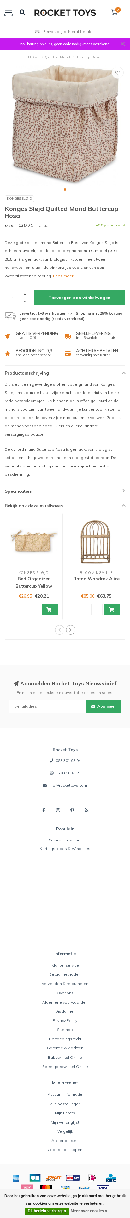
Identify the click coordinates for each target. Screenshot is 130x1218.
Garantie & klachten (65, 1048)
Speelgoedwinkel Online (65, 1066)
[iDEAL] (92, 1178)
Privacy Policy (65, 1020)
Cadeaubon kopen (65, 1149)
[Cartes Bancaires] (35, 1178)
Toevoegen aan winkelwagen (79, 297)
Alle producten (65, 1140)
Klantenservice (65, 965)
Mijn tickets (65, 1113)
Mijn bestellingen (65, 1103)
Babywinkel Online (65, 1057)
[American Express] (16, 1178)
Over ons (65, 993)
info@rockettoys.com (67, 785)
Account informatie (65, 1094)
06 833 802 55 (67, 772)
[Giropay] (73, 1178)
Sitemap (65, 1029)
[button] (65, 189)
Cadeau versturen (65, 840)
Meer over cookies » (89, 1211)
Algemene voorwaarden (65, 1002)
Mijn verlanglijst (65, 1122)
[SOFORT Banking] (54, 1178)
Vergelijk (65, 1131)
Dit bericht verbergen (47, 1211)
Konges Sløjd (19, 198)
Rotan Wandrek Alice (96, 579)
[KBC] (111, 1178)
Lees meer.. (64, 276)
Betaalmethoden (65, 974)
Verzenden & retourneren (65, 983)
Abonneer (106, 706)
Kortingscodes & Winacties (65, 848)
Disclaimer (65, 1011)
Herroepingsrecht (65, 1038)
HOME (34, 57)
